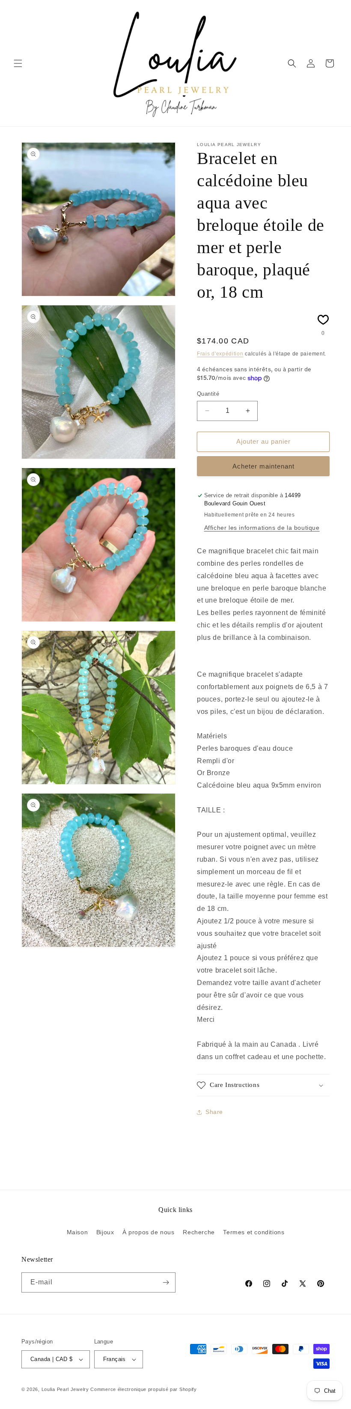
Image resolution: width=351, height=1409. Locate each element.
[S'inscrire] (165, 1282)
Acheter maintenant (263, 466)
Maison (77, 1232)
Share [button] (214, 1111)
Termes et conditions (253, 1232)
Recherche (198, 1232)
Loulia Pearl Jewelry (65, 1389)
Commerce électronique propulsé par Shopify (143, 1389)
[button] (18, 63)
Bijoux (105, 1232)
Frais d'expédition (220, 354)
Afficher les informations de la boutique (262, 527)
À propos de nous (148, 1232)
